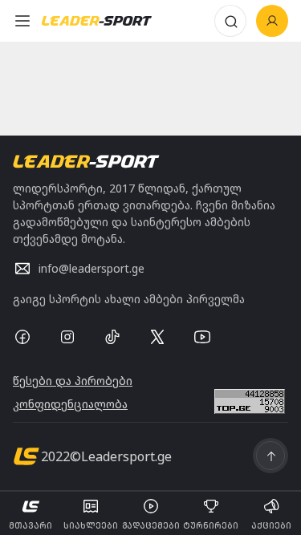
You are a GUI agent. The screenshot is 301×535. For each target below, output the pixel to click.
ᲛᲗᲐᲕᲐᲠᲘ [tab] (30, 525)
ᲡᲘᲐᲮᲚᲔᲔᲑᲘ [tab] (90, 525)
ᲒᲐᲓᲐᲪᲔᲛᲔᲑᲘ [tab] (151, 525)
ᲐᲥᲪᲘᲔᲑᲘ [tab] (271, 525)
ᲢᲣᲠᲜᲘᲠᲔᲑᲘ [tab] (210, 525)
